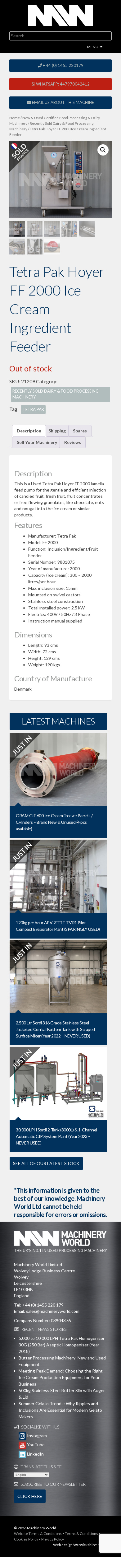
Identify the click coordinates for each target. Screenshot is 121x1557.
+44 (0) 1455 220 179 (43, 1305)
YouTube (35, 1444)
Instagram (36, 1435)
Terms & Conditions (81, 1533)
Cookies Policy (26, 1539)
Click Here (29, 1496)
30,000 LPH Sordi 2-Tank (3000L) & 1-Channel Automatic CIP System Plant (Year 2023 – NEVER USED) (56, 1136)
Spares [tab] (80, 430)
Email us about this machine (62, 102)
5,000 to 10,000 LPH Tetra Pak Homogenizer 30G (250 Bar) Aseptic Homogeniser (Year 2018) (62, 1345)
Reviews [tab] (72, 442)
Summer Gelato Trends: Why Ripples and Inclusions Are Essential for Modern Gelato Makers (60, 1410)
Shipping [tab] (57, 430)
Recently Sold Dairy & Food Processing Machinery (55, 394)
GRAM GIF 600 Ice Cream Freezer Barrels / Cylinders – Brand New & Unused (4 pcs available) (54, 822)
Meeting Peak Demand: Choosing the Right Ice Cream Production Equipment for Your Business (61, 1377)
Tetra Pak (33, 409)
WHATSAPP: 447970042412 (62, 84)
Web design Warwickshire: (75, 1544)
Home (14, 117)
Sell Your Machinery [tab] (37, 442)
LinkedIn (35, 1454)
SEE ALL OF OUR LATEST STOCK (46, 1163)
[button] (103, 150)
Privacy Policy (52, 1539)
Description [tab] (29, 430)
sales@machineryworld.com (52, 1311)
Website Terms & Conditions (38, 1533)
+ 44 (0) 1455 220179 (62, 65)
